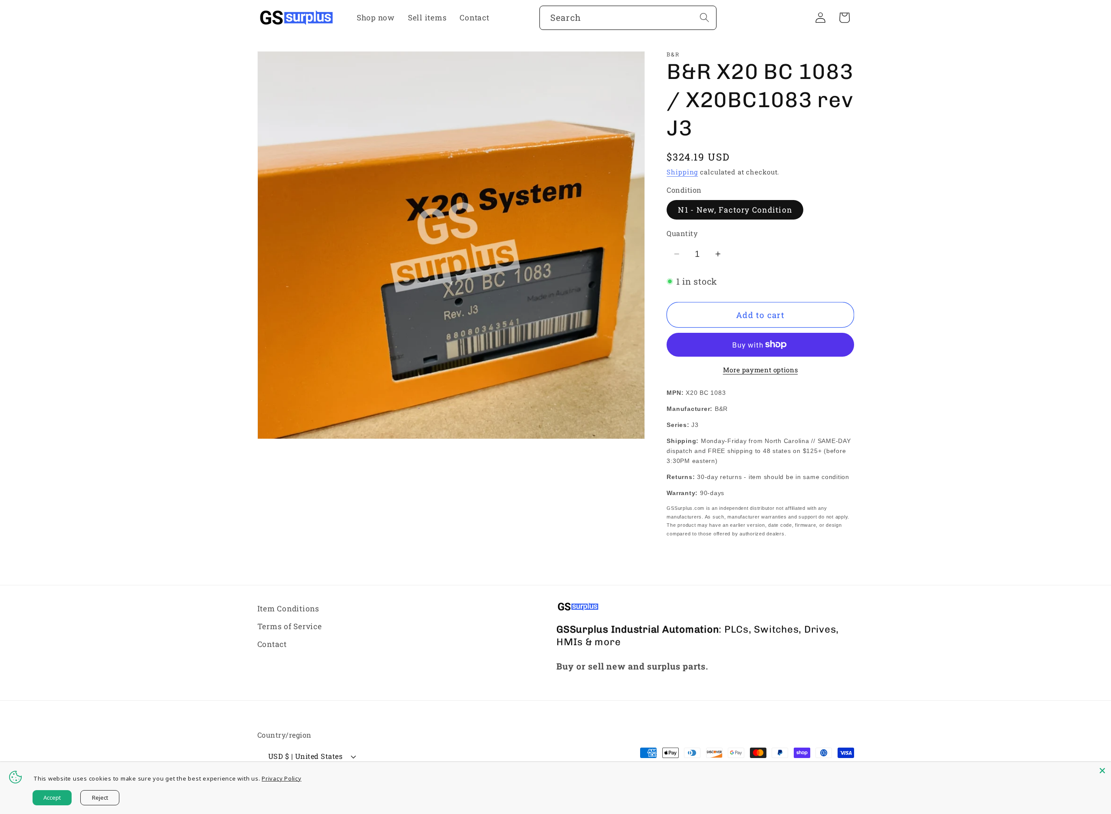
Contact (272, 644)
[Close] (1102, 770)
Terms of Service (289, 626)
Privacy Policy (282, 778)
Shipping (682, 171)
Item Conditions (288, 609)
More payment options (760, 369)
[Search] (705, 18)
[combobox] (628, 18)
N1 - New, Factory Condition (735, 210)
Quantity (682, 233)
